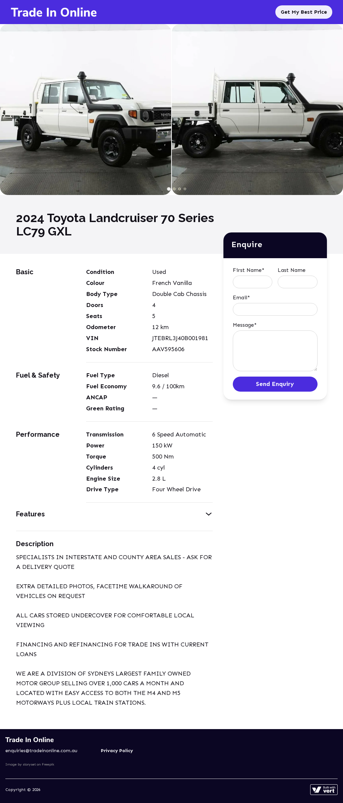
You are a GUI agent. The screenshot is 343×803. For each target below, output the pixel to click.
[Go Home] (53, 12)
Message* (245, 325)
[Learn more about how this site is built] (324, 789)
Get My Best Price (304, 12)
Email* (241, 297)
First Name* (248, 270)
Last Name (291, 270)
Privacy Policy (117, 751)
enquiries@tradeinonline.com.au (41, 751)
